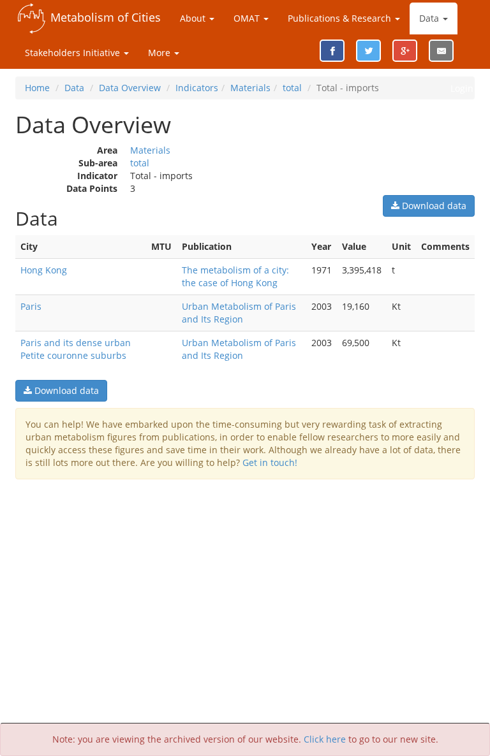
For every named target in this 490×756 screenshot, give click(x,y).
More (160, 53)
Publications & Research (341, 18)
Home (37, 88)
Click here (325, 739)
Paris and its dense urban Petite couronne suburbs (75, 349)
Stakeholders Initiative (73, 53)
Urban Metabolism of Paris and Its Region (239, 312)
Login (461, 88)
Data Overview (130, 88)
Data (430, 18)
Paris (30, 306)
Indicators (196, 88)
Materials (250, 88)
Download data (432, 206)
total (292, 88)
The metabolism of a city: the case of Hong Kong (235, 276)
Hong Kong (43, 270)
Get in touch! (269, 462)
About (194, 18)
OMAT (248, 18)
